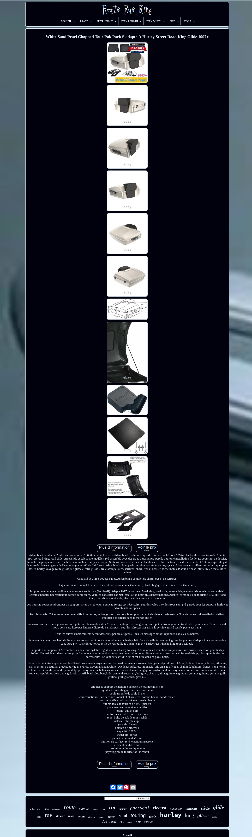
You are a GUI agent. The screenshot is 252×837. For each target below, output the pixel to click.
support (84, 808)
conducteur (56, 810)
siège (205, 808)
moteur (123, 809)
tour (39, 817)
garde (153, 816)
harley (171, 814)
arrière (101, 817)
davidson (109, 821)
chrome (91, 817)
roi (112, 807)
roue (104, 809)
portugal (139, 808)
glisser (111, 816)
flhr (138, 821)
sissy (214, 816)
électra (95, 810)
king (189, 815)
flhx (122, 822)
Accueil (127, 835)
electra (159, 807)
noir (71, 816)
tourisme (191, 808)
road (122, 815)
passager (176, 808)
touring (138, 815)
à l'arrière (35, 809)
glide (218, 807)
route (70, 807)
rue (48, 815)
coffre (129, 823)
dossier (148, 821)
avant (81, 816)
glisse (202, 815)
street (60, 816)
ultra (46, 809)
